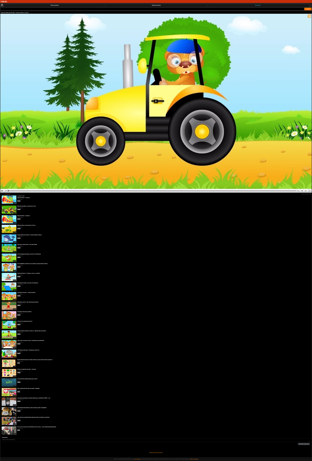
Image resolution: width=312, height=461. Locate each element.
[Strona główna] (4, 2)
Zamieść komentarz (304, 444)
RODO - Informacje (194, 459)
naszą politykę (137, 459)
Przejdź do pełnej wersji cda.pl (156, 452)
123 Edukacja (7, 194)
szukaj (308, 9)
